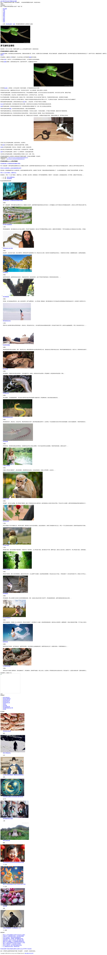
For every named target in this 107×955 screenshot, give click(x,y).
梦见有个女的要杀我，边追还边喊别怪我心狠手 (10, 168)
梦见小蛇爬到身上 (11, 177)
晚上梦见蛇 (5, 368)
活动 (4, 16)
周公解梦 (5, 8)
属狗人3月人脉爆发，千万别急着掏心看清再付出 (13, 941)
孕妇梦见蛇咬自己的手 (8, 417)
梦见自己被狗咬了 (7, 698)
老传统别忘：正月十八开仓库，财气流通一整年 (13, 939)
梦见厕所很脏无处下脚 (8, 707)
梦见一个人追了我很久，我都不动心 (8, 172)
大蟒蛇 (4, 61)
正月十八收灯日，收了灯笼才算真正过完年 (12, 945)
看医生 (1, 54)
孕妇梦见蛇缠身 (6, 344)
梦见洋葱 (5, 906)
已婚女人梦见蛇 (6, 465)
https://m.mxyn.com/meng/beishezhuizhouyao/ (15, 158)
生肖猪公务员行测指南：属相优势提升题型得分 (13, 774)
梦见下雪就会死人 (7, 752)
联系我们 (25, 948)
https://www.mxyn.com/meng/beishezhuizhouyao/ (18, 157)
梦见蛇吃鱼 (5, 441)
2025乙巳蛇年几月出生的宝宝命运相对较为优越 (13, 862)
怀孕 (1, 147)
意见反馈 (29, 948)
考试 (3, 144)
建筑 (4, 19)
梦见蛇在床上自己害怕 (8, 248)
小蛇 (4, 59)
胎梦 (4, 10)
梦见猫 (4, 709)
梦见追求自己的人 (7, 320)
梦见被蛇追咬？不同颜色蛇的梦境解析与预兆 (10, 163)
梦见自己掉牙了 (6, 701)
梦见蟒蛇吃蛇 (6, 393)
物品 (4, 15)
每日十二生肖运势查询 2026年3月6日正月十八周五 (14, 942)
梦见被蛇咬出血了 (7, 665)
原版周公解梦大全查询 (15, 948)
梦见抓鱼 (5, 705)
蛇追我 (5, 88)
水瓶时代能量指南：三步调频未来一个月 (12, 927)
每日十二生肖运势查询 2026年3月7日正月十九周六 (14, 934)
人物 (4, 11)
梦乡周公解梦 (9, 24)
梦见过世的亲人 (6, 697)
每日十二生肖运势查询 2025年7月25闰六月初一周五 (14, 884)
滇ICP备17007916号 (29, 953)
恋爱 (1, 151)
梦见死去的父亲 (6, 702)
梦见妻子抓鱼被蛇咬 (7, 224)
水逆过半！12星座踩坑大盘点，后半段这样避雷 (13, 936)
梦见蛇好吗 (5, 272)
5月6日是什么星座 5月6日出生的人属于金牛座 (13, 796)
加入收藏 (15, 1)
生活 (4, 17)
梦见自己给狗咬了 (7, 617)
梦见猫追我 (5, 593)
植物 (4, 13)
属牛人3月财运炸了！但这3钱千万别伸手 (12, 943)
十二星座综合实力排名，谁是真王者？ (11, 946)
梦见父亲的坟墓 (6, 840)
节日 (6, 1)
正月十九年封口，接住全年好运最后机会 (12, 937)
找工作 (1, 104)
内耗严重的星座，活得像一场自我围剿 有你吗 (13, 938)
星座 (4, 1)
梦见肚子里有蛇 (6, 569)
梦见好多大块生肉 (7, 731)
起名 (8, 1)
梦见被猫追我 (6, 296)
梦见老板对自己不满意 (8, 818)
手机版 (10, 1)
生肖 (1, 1)
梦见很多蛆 (9, 178)
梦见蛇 (4, 703)
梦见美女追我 (6, 521)
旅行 (24, 101)
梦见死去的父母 (6, 700)
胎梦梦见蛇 (5, 641)
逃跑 (10, 108)
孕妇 (1, 106)
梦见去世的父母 (6, 706)
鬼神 (4, 20)
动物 (4, 12)
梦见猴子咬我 (6, 498)
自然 (4, 21)
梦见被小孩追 (6, 545)
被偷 (30, 57)
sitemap (21, 948)
